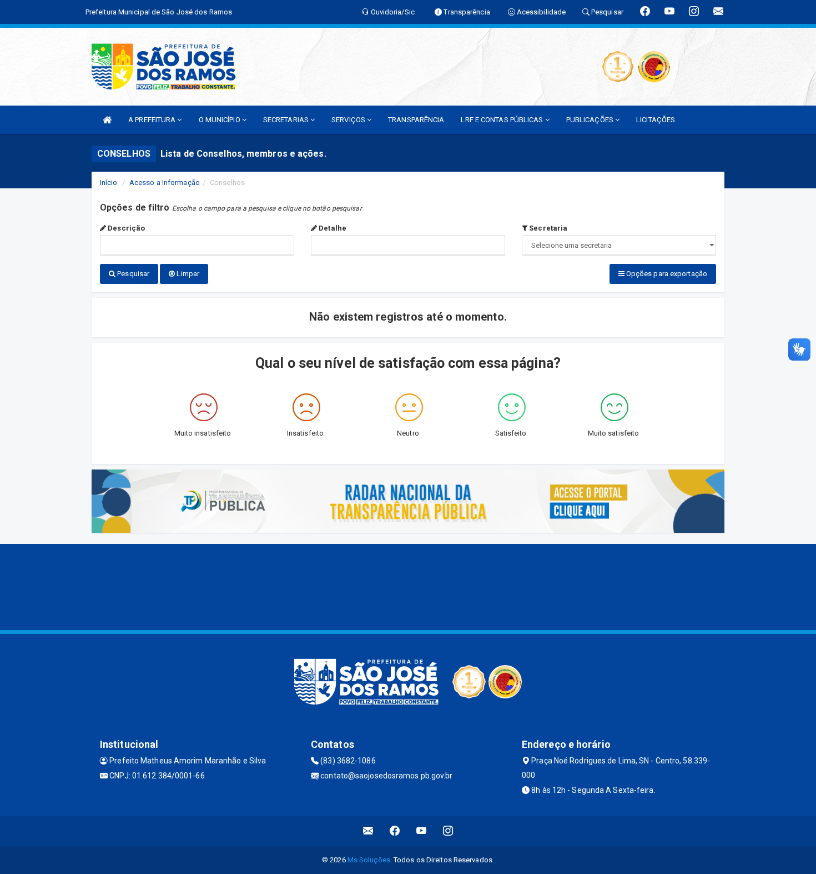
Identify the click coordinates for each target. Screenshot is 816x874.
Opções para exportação (665, 273)
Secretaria (547, 228)
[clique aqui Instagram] (448, 831)
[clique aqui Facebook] (395, 831)
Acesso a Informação (164, 182)
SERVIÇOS (349, 120)
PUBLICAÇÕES (590, 120)
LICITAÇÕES (655, 120)
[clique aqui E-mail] (368, 831)
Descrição (125, 228)
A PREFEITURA (152, 120)
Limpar (187, 273)
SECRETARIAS (286, 120)
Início (109, 182)
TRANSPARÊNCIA (416, 120)
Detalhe (331, 228)
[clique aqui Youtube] (421, 831)
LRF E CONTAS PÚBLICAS (503, 120)
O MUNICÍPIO (220, 120)
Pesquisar (132, 273)
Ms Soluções (368, 860)
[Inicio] (107, 120)
